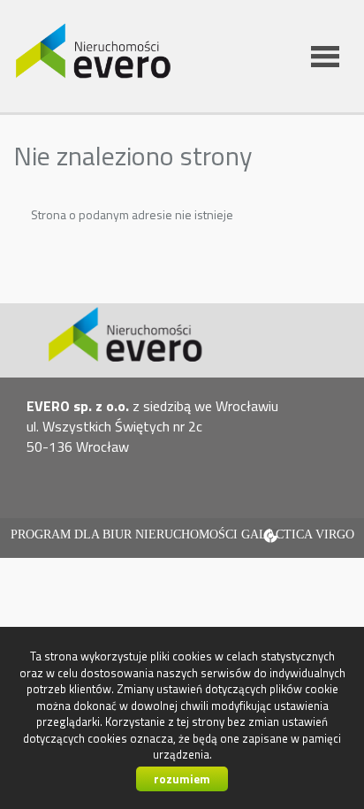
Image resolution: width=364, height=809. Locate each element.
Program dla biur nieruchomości (126, 534)
